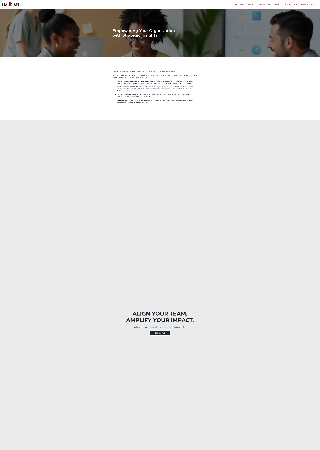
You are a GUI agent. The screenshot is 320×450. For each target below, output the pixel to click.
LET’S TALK (288, 4)
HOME (235, 4)
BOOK (269, 4)
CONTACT (314, 4)
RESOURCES (278, 4)
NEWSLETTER (304, 4)
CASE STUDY (261, 4)
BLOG (295, 4)
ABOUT (242, 4)
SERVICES (250, 4)
